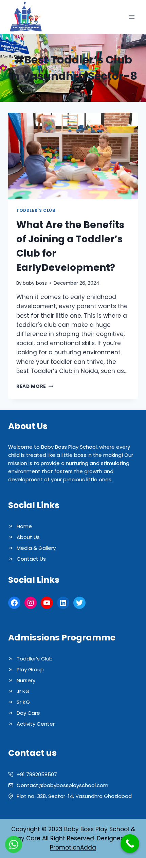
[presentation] (73, 156)
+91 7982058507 (37, 774)
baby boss (35, 283)
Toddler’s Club (35, 658)
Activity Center (36, 723)
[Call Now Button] (130, 843)
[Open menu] (131, 17)
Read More (34, 386)
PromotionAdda (73, 847)
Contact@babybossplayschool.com (62, 785)
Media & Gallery (36, 548)
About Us (28, 537)
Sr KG (23, 702)
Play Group (30, 669)
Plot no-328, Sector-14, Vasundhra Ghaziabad (74, 796)
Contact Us (31, 558)
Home (24, 526)
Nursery (26, 680)
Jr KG (23, 691)
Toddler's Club (35, 210)
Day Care (28, 712)
